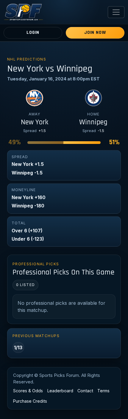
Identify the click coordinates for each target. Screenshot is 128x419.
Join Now (95, 32)
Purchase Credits (30, 401)
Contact (85, 390)
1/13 (18, 347)
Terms (103, 390)
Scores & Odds (28, 390)
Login (32, 32)
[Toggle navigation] (116, 12)
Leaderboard (60, 390)
